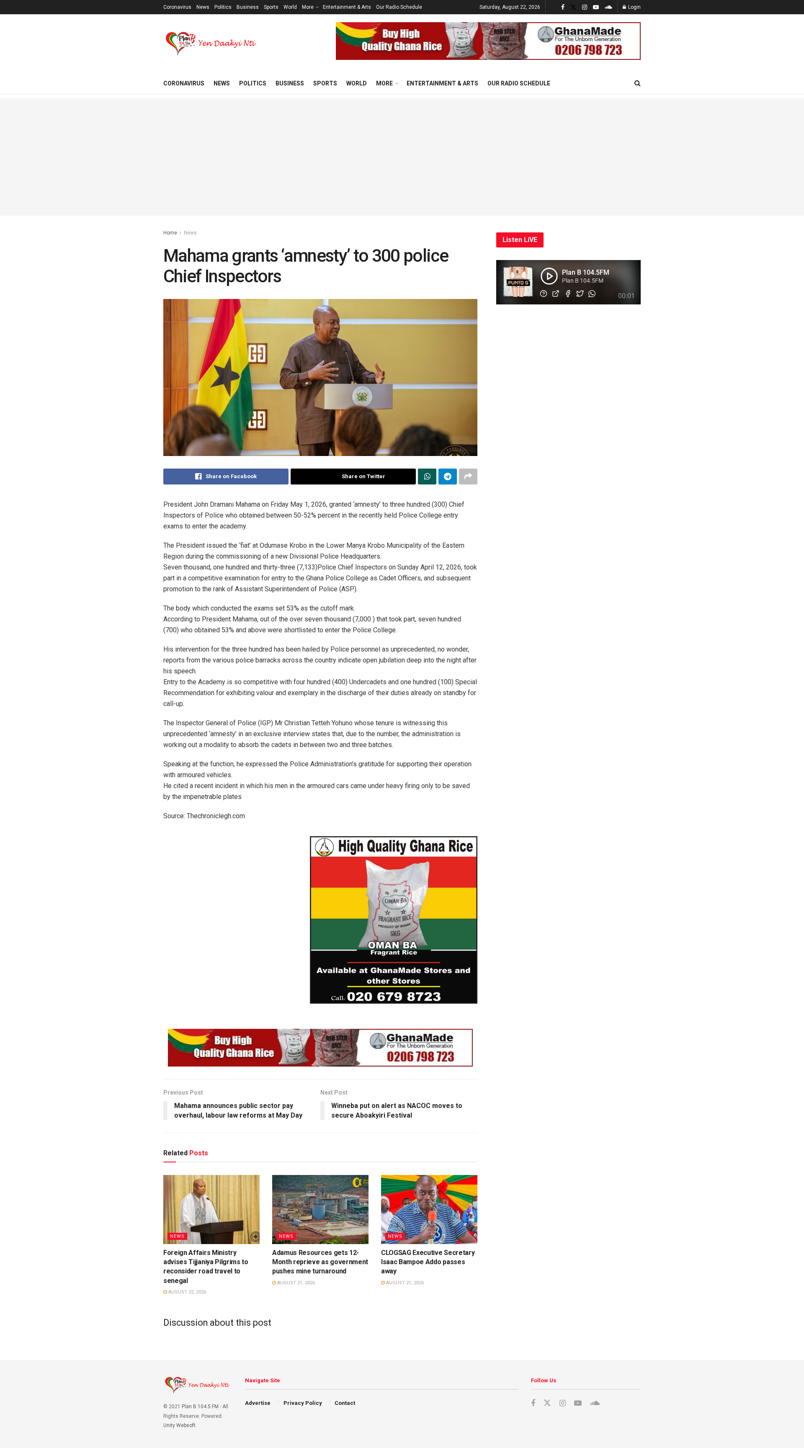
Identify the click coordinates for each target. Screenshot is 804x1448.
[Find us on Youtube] (596, 7)
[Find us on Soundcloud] (608, 7)
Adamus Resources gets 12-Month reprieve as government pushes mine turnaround (320, 1262)
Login (634, 7)
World (290, 7)
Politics (223, 7)
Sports (271, 7)
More (308, 7)
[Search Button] (637, 83)
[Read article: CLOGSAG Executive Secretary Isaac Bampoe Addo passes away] (429, 1209)
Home (170, 233)
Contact (345, 1403)
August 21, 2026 (295, 1283)
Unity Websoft (179, 1425)
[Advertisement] (402, 157)
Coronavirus (177, 7)
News (202, 7)
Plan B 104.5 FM (200, 1406)
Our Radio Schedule (399, 7)
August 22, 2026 (186, 1292)
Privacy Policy (302, 1403)
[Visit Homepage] (211, 43)
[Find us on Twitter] (573, 7)
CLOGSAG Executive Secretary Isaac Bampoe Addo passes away (427, 1262)
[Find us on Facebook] (562, 7)
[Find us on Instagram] (584, 7)
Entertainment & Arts (347, 7)
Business (248, 7)
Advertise (258, 1403)
